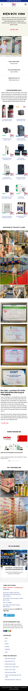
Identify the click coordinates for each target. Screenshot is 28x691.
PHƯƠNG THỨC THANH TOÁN (11, 666)
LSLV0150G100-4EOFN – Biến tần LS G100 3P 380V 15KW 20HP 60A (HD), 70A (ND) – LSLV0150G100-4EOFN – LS (21, 178)
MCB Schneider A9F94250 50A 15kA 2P (7, 178)
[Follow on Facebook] (4, 631)
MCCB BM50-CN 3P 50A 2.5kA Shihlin (21, 217)
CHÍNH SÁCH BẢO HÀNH (10, 658)
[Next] (27, 447)
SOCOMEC (7, 646)
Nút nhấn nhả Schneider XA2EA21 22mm (7, 139)
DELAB (6, 638)
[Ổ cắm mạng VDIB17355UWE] (21, 188)
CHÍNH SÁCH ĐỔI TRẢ (10, 661)
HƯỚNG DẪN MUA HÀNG (10, 664)
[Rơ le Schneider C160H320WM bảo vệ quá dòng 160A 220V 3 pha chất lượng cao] (21, 150)
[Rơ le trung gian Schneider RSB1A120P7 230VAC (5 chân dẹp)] (7, 188)
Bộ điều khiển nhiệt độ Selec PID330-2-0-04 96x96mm (21, 120)
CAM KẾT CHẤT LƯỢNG (10, 669)
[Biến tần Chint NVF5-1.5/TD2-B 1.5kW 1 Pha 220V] (21, 130)
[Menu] (2, 4)
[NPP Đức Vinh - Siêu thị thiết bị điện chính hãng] (14, 4)
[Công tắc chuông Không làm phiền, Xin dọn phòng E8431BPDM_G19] (7, 208)
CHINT (6, 652)
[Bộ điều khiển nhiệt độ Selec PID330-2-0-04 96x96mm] (21, 111)
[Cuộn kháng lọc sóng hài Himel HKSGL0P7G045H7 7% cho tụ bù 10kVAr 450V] (7, 111)
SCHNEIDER (7, 649)
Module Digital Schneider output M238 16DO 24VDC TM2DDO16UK (7, 159)
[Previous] (1, 447)
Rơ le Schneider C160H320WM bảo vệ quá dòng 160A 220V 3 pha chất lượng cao (21, 159)
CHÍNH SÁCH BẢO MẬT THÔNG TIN (13, 679)
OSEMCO (7, 643)
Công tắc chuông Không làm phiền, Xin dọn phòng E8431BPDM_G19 (7, 217)
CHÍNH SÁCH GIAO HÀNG (10, 672)
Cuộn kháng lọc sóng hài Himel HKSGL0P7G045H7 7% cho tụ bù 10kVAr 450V (7, 120)
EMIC (6, 641)
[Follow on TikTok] (6, 631)
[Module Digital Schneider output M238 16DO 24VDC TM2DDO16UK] (7, 150)
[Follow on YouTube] (10, 631)
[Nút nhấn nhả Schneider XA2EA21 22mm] (7, 130)
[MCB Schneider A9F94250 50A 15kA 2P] (7, 169)
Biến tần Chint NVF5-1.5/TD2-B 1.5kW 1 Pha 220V (21, 139)
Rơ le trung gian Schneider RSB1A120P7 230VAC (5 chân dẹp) (7, 197)
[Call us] (8, 631)
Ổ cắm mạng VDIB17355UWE (21, 197)
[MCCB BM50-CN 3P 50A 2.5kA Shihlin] (21, 208)
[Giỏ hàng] (25, 4)
